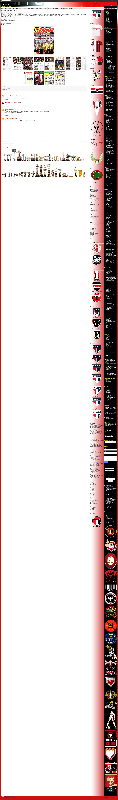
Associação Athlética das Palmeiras (109, 362)
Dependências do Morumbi (110, 99)
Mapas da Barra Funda (109, 82)
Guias (20, 8)
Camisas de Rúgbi (109, 254)
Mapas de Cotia (108, 83)
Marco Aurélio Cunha (111, 424)
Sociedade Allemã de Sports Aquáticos (110, 372)
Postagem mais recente (5, 141)
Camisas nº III (108, 258)
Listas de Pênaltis (108, 143)
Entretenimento (108, 340)
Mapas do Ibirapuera (109, 86)
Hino (106, 18)
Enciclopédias (65, 8)
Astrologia (107, 317)
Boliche (107, 118)
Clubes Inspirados (109, 306)
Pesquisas (107, 398)
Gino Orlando (111, 409)
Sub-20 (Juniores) (109, 163)
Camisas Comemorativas (110, 250)
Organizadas (108, 354)
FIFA (106, 382)
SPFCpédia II (71, 8)
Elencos (107, 42)
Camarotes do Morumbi (109, 98)
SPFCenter (107, 204)
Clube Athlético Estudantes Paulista (110, 365)
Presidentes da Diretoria (110, 276)
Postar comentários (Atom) (8, 143)
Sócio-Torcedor (108, 207)
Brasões (107, 14)
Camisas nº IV (108, 259)
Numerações (108, 47)
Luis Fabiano (114, 411)
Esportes (107, 391)
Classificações (108, 136)
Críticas (107, 292)
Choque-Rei (108, 183)
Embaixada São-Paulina (110, 192)
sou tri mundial (7, 95)
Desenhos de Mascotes (109, 518)
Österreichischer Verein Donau (111, 374)
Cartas (107, 289)
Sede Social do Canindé (110, 70)
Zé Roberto (113, 413)
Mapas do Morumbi (109, 87)
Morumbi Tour (108, 197)
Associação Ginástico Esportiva (111, 363)
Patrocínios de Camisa (109, 263)
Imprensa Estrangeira (109, 294)
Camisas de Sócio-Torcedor (110, 255)
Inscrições (107, 45)
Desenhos (107, 319)
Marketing (107, 275)
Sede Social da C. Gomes (110, 68)
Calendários (108, 217)
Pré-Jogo (49, 8)
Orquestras (107, 329)
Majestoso (107, 184)
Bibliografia (107, 388)
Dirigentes (107, 273)
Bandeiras (107, 13)
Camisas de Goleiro (109, 253)
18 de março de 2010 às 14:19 (16, 102)
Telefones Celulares (109, 243)
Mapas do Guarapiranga (110, 85)
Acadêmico (107, 316)
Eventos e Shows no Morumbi (111, 101)
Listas (107, 139)
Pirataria (107, 237)
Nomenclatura (108, 21)
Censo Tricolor (108, 191)
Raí (113, 409)
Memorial (107, 104)
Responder (7, 99)
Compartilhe (3, 86)
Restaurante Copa (109, 106)
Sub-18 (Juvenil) (108, 162)
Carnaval (107, 336)
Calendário (107, 389)
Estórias (107, 174)
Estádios (107, 79)
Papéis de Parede (109, 346)
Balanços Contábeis (109, 271)
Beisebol (107, 117)
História (107, 177)
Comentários (108, 470)
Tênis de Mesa (108, 129)
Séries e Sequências (109, 153)
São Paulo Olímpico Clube (110, 373)
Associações (108, 270)
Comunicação (108, 272)
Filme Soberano (108, 193)
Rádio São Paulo (108, 202)
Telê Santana (112, 418)
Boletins (107, 287)
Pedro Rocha (111, 412)
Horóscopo (107, 323)
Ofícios (107, 296)
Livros (13, 8)
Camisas (107, 218)
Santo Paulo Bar (108, 107)
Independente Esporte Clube (110, 370)
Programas (24, 8)
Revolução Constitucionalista (110, 178)
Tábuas (107, 154)
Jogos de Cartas (108, 228)
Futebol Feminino (108, 119)
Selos (106, 242)
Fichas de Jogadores (109, 44)
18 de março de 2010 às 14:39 (15, 109)
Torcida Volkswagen (109, 109)
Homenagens (108, 29)
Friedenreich (106, 409)
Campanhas (108, 288)
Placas (107, 31)
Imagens (56, 8)
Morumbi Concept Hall (109, 105)
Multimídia (107, 395)
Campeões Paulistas (110, 496)
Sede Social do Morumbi (110, 71)
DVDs (107, 224)
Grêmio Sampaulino (109, 352)
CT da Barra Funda (109, 59)
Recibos (107, 281)
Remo (107, 125)
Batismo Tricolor (108, 190)
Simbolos (107, 22)
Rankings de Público (109, 151)
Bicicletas (107, 214)
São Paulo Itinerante (109, 206)
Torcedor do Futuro (109, 208)
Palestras (107, 297)
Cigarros (107, 223)
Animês (107, 335)
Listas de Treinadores (109, 144)
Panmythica (109, 501)
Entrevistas (107, 173)
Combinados (108, 170)
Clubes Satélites (108, 307)
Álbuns (28, 8)
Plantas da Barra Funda (110, 89)
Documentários (108, 320)
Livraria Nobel (108, 103)
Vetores (61, 8)
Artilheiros (107, 39)
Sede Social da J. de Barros (110, 69)
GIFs (53, 8)
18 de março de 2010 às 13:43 (15, 95)
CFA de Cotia (108, 58)
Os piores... (107, 522)
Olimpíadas (107, 396)
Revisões (107, 399)
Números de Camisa (109, 261)
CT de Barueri (108, 60)
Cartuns (107, 337)
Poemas (107, 330)
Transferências (108, 50)
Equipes (107, 43)
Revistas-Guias (108, 241)
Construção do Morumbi (110, 77)
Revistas (9, 8)
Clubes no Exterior (109, 308)
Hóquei (107, 123)
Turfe (106, 127)
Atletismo (107, 115)
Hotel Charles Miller (109, 65)
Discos (46, 8)
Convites (107, 291)
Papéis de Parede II (109, 517)
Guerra (107, 176)
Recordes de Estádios (109, 91)
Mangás (107, 234)
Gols (106, 159)
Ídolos (107, 51)
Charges (107, 338)
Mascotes (107, 20)
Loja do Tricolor (108, 194)
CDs (106, 216)
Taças (107, 33)
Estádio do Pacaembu (109, 78)
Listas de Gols (108, 141)
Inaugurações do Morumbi (110, 81)
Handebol (107, 122)
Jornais (36, 8)
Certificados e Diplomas (110, 169)
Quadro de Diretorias (109, 280)
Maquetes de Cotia (109, 88)
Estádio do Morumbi (109, 64)
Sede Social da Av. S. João (110, 67)
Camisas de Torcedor (109, 256)
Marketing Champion (109, 195)
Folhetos (32, 8)
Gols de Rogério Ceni (109, 520)
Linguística (107, 324)
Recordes (107, 152)
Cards (107, 219)
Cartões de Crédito (109, 222)
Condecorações (108, 28)
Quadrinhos (108, 347)
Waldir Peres (110, 413)
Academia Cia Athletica (109, 96)
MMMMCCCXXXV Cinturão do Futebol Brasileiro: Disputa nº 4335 (111, 489)
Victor (107, 413)
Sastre (105, 413)
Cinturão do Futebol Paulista (110, 492)
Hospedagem (108, 311)
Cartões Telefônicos (109, 221)
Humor (107, 341)
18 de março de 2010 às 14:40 (15, 118)
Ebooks (17, 8)
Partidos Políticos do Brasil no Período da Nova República (111, 500)
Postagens (108, 468)
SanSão (107, 185)
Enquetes (107, 390)
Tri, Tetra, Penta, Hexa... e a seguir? (110, 513)
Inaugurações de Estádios (110, 80)
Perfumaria (107, 236)
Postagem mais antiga (83, 141)
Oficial (6, 8)
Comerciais (107, 290)
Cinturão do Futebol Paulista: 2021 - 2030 (110, 494)
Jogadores (107, 46)
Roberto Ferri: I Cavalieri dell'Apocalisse (110, 503)
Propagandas (108, 279)
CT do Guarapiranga (109, 62)
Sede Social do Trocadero (110, 72)
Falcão (115, 408)
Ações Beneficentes (109, 304)
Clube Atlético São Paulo (110, 366)
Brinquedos (107, 215)
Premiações (108, 32)
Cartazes (107, 220)
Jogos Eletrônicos (109, 227)
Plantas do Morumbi (109, 90)
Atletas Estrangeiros (109, 40)
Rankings (107, 149)
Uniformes (107, 23)
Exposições (107, 322)
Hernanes (106, 411)
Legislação (107, 274)
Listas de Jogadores (109, 142)
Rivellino (115, 412)
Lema (106, 19)
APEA (107, 379)
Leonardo (109, 411)
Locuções (107, 160)
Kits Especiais (108, 230)
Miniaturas (107, 235)
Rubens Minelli (108, 418)
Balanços (107, 135)
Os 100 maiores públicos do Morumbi (110, 515)
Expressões (108, 16)
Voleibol (107, 130)
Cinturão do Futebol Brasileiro (110, 487)
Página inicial (44, 141)
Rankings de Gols (109, 150)
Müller (108, 412)
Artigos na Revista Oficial (110, 286)
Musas (107, 344)
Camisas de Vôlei (108, 257)
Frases (107, 516)
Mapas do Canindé (109, 84)
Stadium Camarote (109, 108)
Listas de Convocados (109, 140)
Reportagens (108, 298)
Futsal (107, 120)
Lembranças (108, 231)
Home (2, 8)
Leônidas (114, 407)
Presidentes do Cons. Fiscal (110, 277)
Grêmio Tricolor (108, 369)
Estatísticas (107, 137)
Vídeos (107, 401)
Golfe (106, 121)
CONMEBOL (108, 381)
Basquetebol (108, 116)
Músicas (107, 327)
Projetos (107, 201)
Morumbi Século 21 (109, 196)
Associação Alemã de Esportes (111, 360)
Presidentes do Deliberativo (110, 278)
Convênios (107, 309)
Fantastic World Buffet (109, 102)
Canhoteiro (106, 408)
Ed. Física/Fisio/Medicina (110, 321)
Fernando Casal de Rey (109, 423)
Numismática (108, 328)
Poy (113, 412)
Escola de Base (108, 100)
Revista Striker (5, 25)
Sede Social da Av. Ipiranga (110, 66)
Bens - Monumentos (109, 57)
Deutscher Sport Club (109, 368)
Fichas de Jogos (108, 392)
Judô (106, 124)
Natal (106, 345)
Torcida (107, 355)
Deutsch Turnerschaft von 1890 (111, 367)
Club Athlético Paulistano (110, 364)
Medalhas (107, 30)
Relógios (107, 239)
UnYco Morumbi (108, 110)
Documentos (41, 8)
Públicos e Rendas (109, 148)
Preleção (107, 200)
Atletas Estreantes (109, 41)
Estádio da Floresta (109, 63)
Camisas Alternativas (109, 249)
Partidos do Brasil (110, 498)
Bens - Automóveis (109, 56)
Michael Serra (7, 102)
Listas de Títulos (108, 145)
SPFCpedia (107, 400)
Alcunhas (107, 12)
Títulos (107, 34)
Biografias (107, 168)
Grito (106, 17)
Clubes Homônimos (109, 305)
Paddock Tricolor (108, 198)
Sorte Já (107, 205)
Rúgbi (107, 126)
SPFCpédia (6, 5)
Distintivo (107, 15)
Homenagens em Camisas (110, 260)
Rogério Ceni (108, 407)
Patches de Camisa (109, 262)
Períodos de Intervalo (109, 147)
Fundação (107, 175)
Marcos (107, 146)
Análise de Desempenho (110, 269)
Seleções (107, 49)
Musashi (106, 412)
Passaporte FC (108, 199)
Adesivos (107, 213)
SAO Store (107, 203)
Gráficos (107, 138)
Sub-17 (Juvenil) (108, 161)
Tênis (106, 128)
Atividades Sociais (109, 303)
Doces (107, 226)
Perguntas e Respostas (109, 397)
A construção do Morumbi (110, 521)
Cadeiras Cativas (108, 97)
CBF (106, 380)
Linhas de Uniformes (109, 232)
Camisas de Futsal (109, 252)
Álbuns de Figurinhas (109, 244)
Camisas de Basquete (109, 251)
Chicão (111, 408)
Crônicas (107, 171)
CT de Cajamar (108, 61)
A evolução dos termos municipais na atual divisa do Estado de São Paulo (110, 507)
